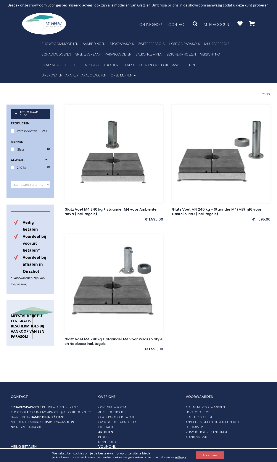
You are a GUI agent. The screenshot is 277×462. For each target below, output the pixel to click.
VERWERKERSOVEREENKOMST (206, 432)
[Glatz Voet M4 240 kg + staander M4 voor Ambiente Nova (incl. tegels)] (113, 154)
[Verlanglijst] (240, 23)
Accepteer (210, 455)
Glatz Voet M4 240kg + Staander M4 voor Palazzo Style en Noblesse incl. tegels (113, 341)
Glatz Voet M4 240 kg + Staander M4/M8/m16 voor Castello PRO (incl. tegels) (217, 211)
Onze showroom (112, 407)
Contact (105, 427)
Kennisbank (107, 442)
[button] (195, 23)
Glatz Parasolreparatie (116, 417)
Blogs (103, 437)
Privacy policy (197, 412)
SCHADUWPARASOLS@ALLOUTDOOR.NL (58, 412)
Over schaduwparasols (117, 422)
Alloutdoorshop (112, 412)
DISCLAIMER (194, 427)
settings (180, 457)
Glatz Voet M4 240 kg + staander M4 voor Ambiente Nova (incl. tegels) (110, 211)
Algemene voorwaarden (205, 407)
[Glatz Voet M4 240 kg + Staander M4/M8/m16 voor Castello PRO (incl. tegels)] (221, 154)
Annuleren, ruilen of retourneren (212, 422)
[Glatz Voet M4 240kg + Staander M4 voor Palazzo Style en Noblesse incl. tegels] (113, 283)
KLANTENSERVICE (198, 437)
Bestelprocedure (199, 417)
